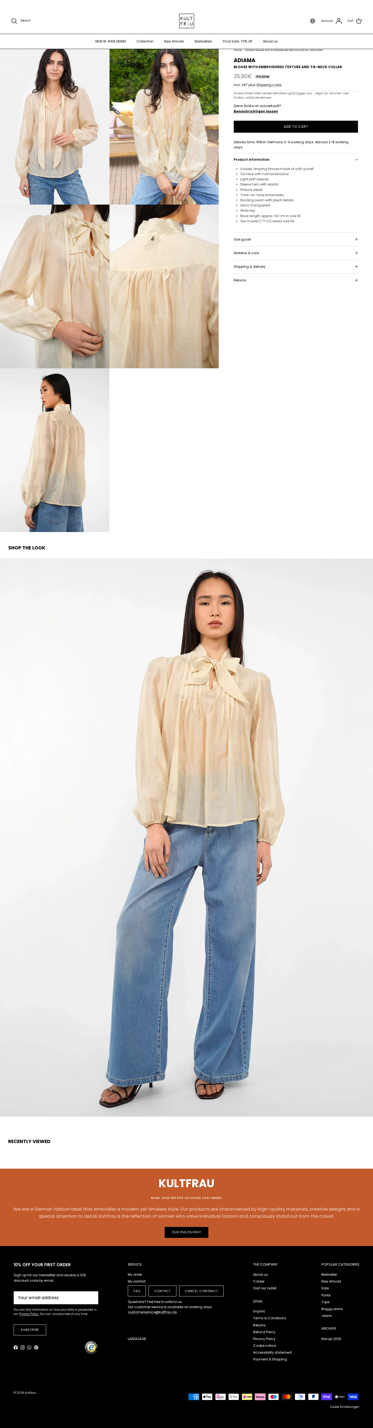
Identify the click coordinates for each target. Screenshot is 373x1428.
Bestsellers (203, 41)
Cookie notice (264, 1345)
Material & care (246, 253)
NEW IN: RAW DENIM (110, 41)
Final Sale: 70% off (237, 41)
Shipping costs (269, 85)
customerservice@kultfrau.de (152, 1312)
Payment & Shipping (270, 1359)
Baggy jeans (332, 1309)
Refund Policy (264, 1332)
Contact (162, 1291)
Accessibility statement (272, 1352)
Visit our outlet (264, 1288)
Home (238, 50)
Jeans (326, 1315)
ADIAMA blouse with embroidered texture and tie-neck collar (284, 50)
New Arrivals (174, 41)
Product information (252, 159)
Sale (325, 1288)
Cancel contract (201, 1291)
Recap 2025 (331, 1338)
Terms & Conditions (269, 1318)
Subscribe (30, 1329)
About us (270, 41)
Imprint (259, 1311)
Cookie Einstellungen (344, 1407)
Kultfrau (30, 1393)
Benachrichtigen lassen (256, 111)
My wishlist (137, 1281)
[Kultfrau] (186, 21)
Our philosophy (186, 1232)
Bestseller (329, 1274)
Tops (325, 1302)
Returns (240, 280)
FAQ (137, 1291)
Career (258, 1281)
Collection (145, 41)
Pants (326, 1295)
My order (135, 1274)
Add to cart (296, 126)
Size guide (242, 239)
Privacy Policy (264, 1338)
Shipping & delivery (250, 267)
